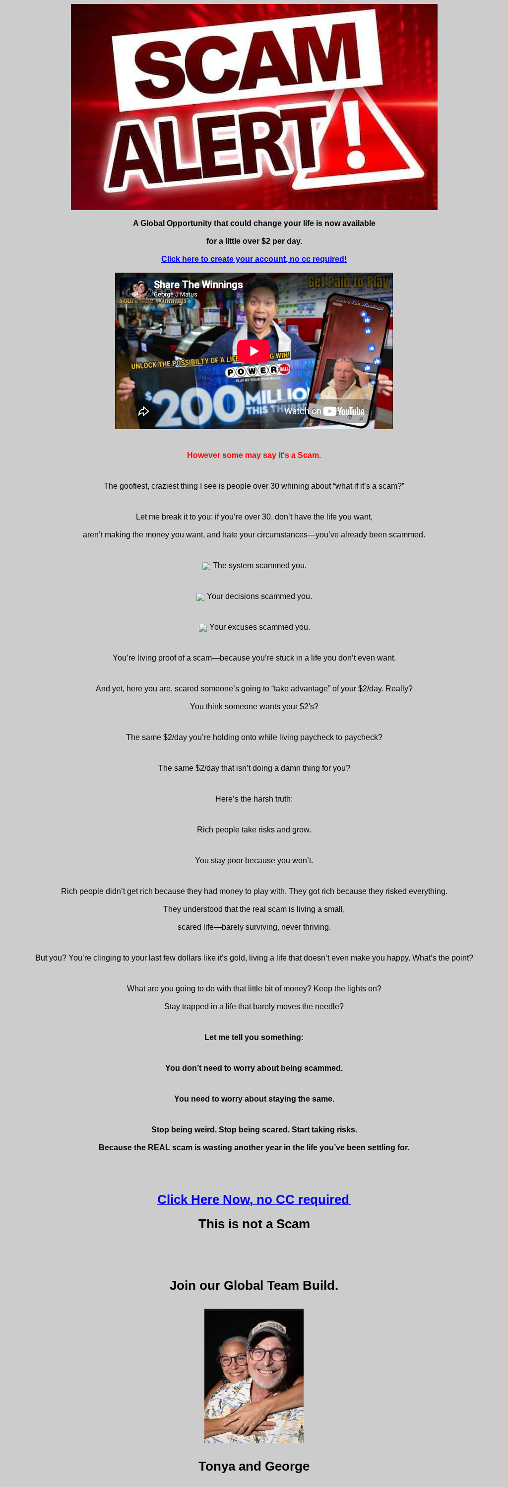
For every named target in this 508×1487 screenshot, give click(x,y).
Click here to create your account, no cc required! (254, 259)
